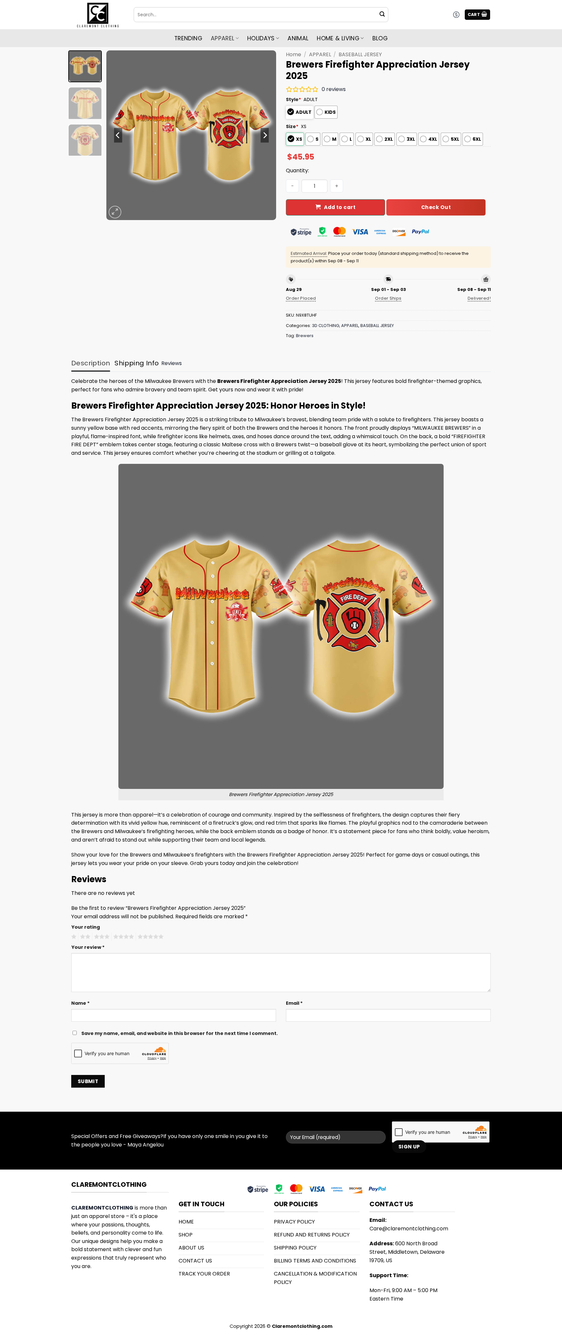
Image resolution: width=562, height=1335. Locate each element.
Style (293, 99)
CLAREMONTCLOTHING (102, 1207)
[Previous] (118, 135)
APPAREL (320, 54)
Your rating (85, 927)
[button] (477, 14)
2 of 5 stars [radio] (84, 937)
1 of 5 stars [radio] (73, 937)
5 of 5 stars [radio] (150, 937)
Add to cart (339, 207)
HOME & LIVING (338, 38)
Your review (88, 947)
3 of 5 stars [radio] (101, 937)
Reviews (171, 363)
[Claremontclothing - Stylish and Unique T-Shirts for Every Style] (97, 15)
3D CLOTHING (325, 325)
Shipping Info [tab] (136, 363)
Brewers (305, 335)
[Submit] (382, 14)
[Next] (265, 135)
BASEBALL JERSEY (360, 54)
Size (292, 126)
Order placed (301, 298)
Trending (188, 38)
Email (294, 1003)
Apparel (222, 38)
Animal (298, 38)
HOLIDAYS (261, 38)
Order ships (388, 298)
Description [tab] (90, 363)
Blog (380, 38)
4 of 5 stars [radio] (122, 937)
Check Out (436, 207)
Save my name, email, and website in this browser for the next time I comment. (179, 1033)
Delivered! (479, 298)
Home (293, 54)
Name (80, 1003)
